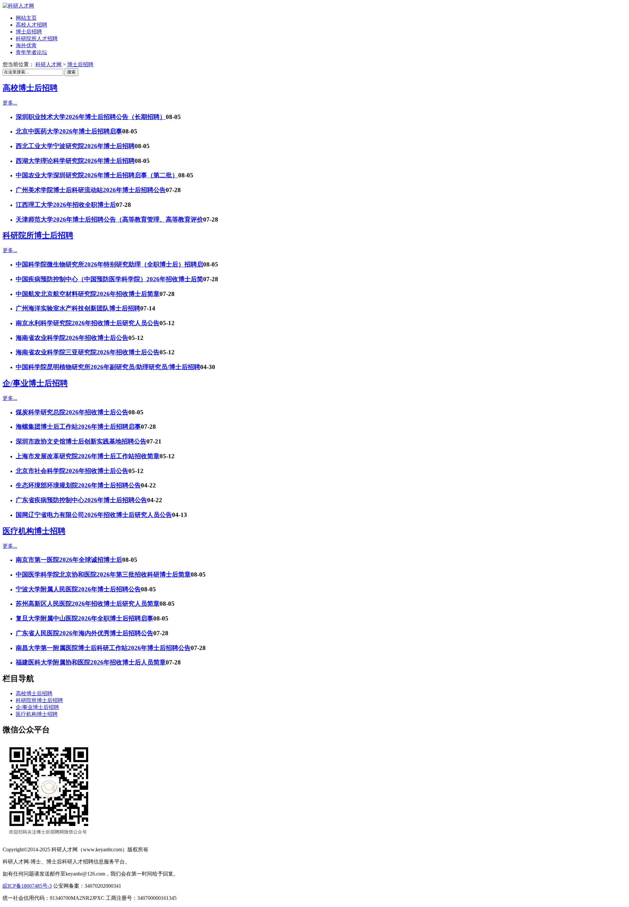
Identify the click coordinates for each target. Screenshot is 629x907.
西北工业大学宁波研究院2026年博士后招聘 (75, 146)
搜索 (71, 71)
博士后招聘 (80, 64)
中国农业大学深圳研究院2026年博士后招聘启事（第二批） (97, 175)
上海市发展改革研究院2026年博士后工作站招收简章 (88, 456)
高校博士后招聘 (30, 88)
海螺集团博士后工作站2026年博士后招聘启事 (78, 426)
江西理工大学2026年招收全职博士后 (66, 204)
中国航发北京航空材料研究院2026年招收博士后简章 (88, 293)
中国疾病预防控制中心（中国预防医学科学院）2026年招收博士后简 (109, 279)
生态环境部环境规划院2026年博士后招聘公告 (78, 485)
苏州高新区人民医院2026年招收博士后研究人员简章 (88, 603)
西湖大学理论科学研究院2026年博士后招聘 (75, 160)
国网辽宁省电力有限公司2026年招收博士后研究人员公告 (94, 514)
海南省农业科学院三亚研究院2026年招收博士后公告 (88, 352)
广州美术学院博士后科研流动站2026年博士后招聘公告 (91, 190)
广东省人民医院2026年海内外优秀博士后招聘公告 (84, 633)
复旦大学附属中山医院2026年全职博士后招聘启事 (84, 618)
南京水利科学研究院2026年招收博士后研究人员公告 (88, 323)
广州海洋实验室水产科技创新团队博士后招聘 (78, 308)
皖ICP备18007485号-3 (27, 886)
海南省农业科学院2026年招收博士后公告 (72, 337)
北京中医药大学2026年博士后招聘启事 (69, 131)
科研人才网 (48, 64)
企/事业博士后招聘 (35, 383)
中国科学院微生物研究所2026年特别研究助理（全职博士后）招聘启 (109, 264)
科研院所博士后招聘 (38, 235)
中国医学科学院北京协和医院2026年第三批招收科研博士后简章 (103, 574)
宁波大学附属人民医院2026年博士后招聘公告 (78, 589)
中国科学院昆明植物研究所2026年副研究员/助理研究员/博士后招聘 (108, 367)
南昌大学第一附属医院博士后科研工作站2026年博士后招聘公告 (103, 647)
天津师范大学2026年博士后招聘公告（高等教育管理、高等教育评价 (109, 219)
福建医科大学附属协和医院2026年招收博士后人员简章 (91, 662)
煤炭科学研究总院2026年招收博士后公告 (72, 412)
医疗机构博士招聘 (34, 531)
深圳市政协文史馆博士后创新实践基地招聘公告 (81, 441)
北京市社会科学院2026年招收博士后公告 (72, 470)
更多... (10, 103)
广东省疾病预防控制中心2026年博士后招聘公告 (81, 500)
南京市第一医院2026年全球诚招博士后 (69, 559)
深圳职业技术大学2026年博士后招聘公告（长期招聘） (91, 116)
